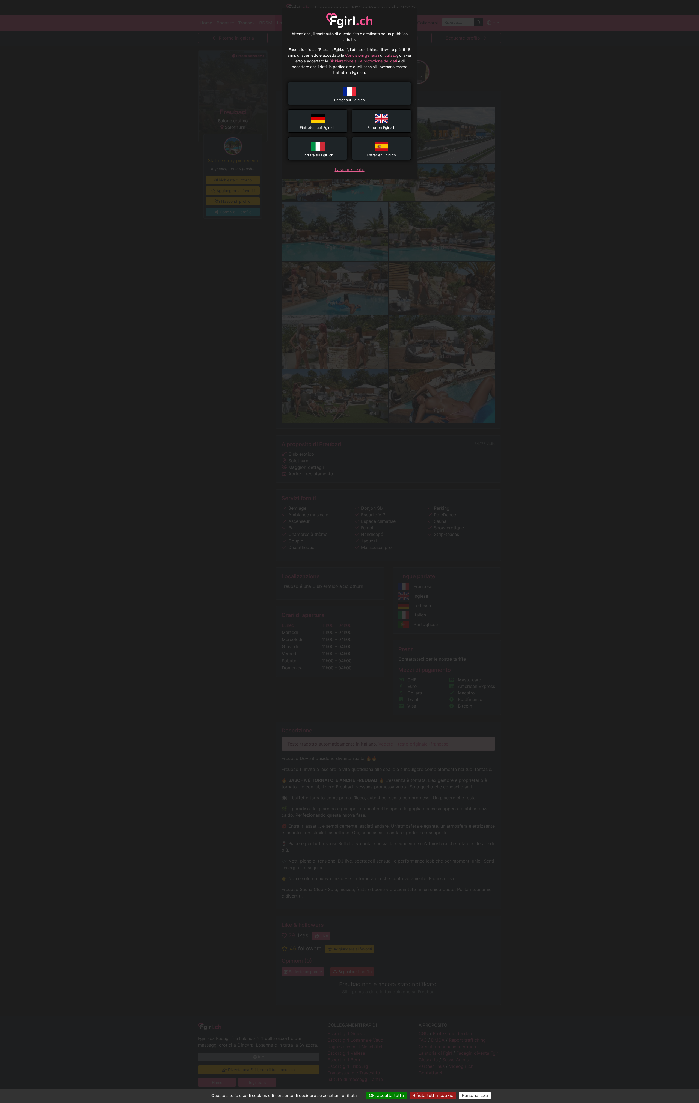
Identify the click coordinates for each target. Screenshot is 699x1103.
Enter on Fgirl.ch (381, 127)
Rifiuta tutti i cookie (433, 1095)
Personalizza (475, 1095)
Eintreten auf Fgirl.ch (318, 127)
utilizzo (390, 55)
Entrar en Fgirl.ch (381, 155)
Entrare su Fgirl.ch (317, 155)
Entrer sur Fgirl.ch (349, 100)
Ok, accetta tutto (386, 1095)
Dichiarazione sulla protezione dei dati (363, 61)
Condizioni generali (362, 55)
